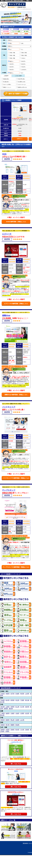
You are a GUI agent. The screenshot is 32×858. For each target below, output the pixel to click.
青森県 (8, 693)
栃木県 (8, 700)
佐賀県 (8, 729)
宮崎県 (27, 729)
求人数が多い (6, 81)
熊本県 (17, 729)
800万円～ (11, 69)
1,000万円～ (24, 69)
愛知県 (11, 708)
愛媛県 (12, 725)
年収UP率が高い (21, 79)
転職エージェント (7, 87)
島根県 (8, 720)
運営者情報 (25, 843)
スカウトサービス (22, 84)
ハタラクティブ (16, 742)
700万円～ (23, 66)
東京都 (27, 700)
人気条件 (6, 75)
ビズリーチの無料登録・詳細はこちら (16, 303)
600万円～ (11, 66)
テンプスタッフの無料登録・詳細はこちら (16, 567)
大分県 (22, 729)
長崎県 (12, 729)
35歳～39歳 (24, 55)
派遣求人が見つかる (22, 87)
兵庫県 (22, 713)
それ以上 (23, 58)
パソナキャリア (8, 407)
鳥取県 (3, 720)
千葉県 (22, 700)
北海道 (3, 693)
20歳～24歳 (12, 52)
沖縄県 (7, 731)
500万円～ (23, 64)
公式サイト (20, 138)
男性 (10, 43)
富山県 (17, 707)
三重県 (3, 713)
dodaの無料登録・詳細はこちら (16, 221)
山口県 (22, 720)
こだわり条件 (18, 75)
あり (10, 49)
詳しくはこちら (16, 764)
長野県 (12, 707)
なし (22, 49)
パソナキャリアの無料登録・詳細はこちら (16, 478)
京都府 (12, 713)
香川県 (8, 725)
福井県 (27, 707)
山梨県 (8, 707)
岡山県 (12, 720)
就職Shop (6, 315)
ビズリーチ (7, 234)
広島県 (17, 720)
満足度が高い (6, 79)
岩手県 (12, 693)
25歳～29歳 (24, 52)
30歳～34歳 (12, 55)
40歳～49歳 (12, 58)
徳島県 (3, 725)
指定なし (11, 61)
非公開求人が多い (22, 81)
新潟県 (3, 707)
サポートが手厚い (7, 84)
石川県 (22, 707)
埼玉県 (17, 700)
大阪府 (17, 713)
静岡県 (6, 708)
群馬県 (12, 700)
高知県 (17, 725)
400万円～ (11, 64)
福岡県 (3, 729)
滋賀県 (8, 713)
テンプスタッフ (8, 490)
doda (20, 115)
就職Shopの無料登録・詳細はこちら (16, 394)
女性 (22, 43)
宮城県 (17, 693)
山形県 (27, 693)
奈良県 (27, 713)
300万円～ (23, 61)
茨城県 (3, 700)
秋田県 (22, 693)
